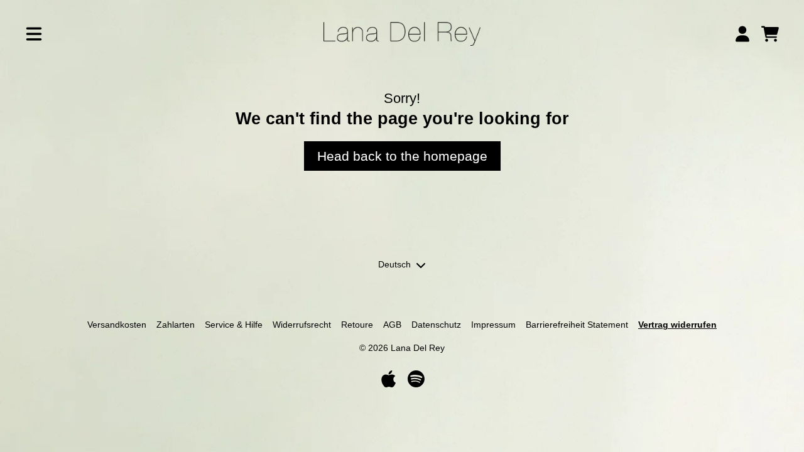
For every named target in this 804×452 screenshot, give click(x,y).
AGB (392, 325)
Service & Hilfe (234, 325)
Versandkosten (116, 325)
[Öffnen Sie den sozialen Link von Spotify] (416, 378)
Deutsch (394, 264)
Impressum (493, 325)
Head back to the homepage (402, 156)
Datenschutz (436, 325)
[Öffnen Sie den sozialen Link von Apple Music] (388, 378)
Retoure (357, 325)
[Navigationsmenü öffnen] (34, 34)
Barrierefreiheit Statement (577, 325)
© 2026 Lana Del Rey (402, 348)
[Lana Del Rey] (402, 34)
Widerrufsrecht (302, 325)
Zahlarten (175, 325)
